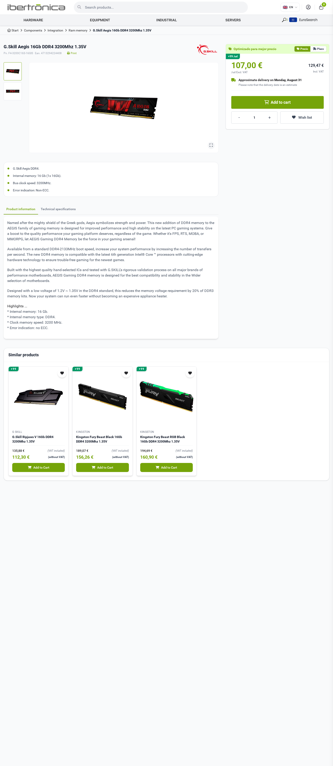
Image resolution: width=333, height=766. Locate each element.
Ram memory (78, 30)
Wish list (305, 117)
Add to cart (281, 102)
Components (33, 30)
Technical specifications (58, 209)
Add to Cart (41, 467)
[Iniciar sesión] (308, 7)
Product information (20, 209)
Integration (55, 30)
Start (15, 30)
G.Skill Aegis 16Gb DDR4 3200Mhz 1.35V (122, 30)
